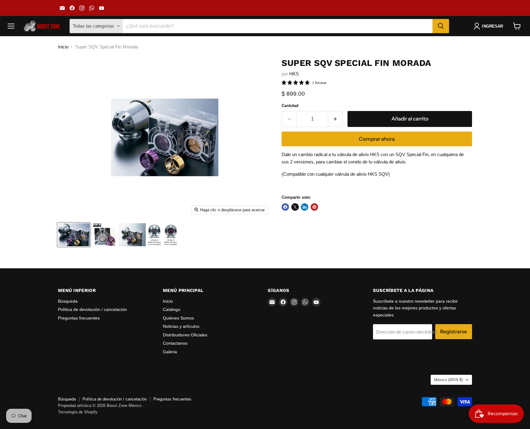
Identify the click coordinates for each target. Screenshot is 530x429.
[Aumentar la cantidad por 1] (335, 119)
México (448, 379)
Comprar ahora (377, 139)
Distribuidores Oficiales (185, 334)
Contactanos (175, 343)
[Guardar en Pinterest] (314, 207)
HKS (294, 73)
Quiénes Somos (178, 318)
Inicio (63, 46)
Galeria (170, 351)
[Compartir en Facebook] (285, 207)
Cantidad (290, 105)
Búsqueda (68, 301)
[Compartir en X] (295, 207)
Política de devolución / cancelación (92, 309)
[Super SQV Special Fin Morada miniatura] (73, 235)
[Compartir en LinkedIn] (304, 207)
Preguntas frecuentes (79, 318)
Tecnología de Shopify (78, 412)
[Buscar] (440, 26)
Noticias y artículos (181, 326)
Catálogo (171, 309)
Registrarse (453, 331)
